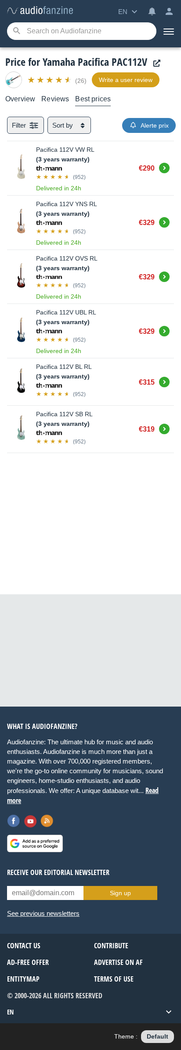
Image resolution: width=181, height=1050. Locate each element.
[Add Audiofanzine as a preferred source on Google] (35, 843)
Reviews (55, 99)
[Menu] (168, 31)
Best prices (93, 99)
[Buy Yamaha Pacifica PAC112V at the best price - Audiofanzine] (40, 10)
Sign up (120, 892)
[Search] (16, 31)
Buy (164, 166)
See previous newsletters (43, 913)
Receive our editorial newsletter (58, 872)
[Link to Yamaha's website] (154, 63)
